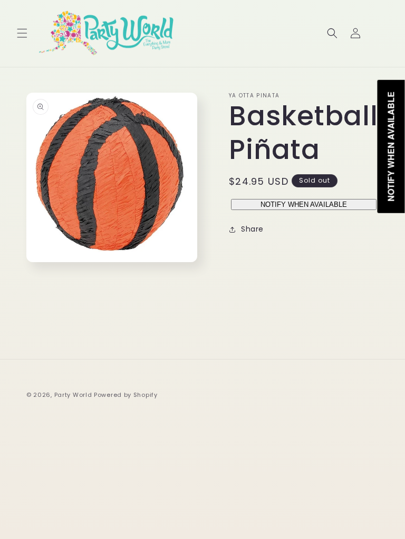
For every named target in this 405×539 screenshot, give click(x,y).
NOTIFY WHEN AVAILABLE (304, 204)
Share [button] (252, 229)
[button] (22, 33)
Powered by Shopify (126, 395)
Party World (73, 395)
